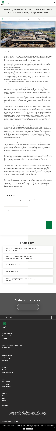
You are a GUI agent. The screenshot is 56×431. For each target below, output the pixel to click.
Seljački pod (5, 367)
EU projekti (5, 360)
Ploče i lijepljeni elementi (8, 384)
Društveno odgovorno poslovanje (11, 358)
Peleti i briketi (6, 381)
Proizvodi (4, 393)
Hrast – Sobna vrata (7, 372)
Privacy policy (30, 428)
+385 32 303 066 (8, 333)
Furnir (3, 379)
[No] (54, 427)
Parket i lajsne (6, 369)
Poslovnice (5, 405)
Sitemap (4, 338)
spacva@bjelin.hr (8, 336)
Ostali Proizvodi (6, 386)
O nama (4, 400)
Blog (6, 19)
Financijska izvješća (7, 355)
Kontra (16, 421)
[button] (51, 3)
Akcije (3, 395)
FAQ (3, 403)
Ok (24, 428)
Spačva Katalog (6, 347)
